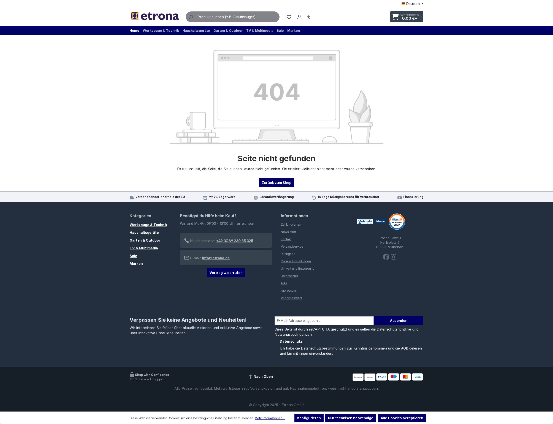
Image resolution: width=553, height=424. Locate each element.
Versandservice (292, 246)
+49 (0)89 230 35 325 (234, 241)
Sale (133, 256)
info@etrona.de (216, 258)
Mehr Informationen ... (270, 418)
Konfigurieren (309, 418)
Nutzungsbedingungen (293, 334)
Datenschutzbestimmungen (323, 348)
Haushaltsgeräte (144, 232)
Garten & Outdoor (145, 240)
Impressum (288, 290)
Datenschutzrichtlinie (394, 329)
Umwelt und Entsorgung (298, 268)
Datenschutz (290, 276)
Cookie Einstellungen (296, 261)
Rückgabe (288, 254)
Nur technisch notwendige (350, 418)
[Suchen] (191, 16)
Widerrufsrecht (291, 298)
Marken (136, 263)
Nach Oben (263, 376)
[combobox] (237, 16)
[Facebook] (386, 258)
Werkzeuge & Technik (148, 225)
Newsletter (288, 232)
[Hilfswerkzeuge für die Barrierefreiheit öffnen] (309, 17)
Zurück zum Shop (276, 182)
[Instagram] (393, 258)
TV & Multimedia (144, 248)
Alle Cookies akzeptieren (402, 418)
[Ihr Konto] (299, 17)
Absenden (398, 320)
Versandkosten (262, 388)
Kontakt (286, 239)
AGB (284, 283)
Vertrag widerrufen (226, 273)
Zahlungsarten (291, 224)
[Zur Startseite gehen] (155, 16)
